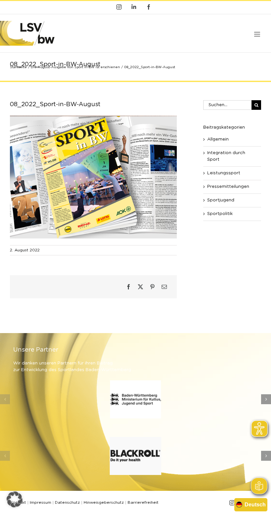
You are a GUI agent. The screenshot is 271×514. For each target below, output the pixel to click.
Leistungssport (223, 173)
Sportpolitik (220, 214)
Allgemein (218, 139)
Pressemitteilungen (228, 187)
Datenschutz (67, 502)
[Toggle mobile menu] (257, 34)
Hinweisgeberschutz (104, 502)
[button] (5, 399)
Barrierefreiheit (143, 502)
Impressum (40, 502)
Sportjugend (220, 200)
